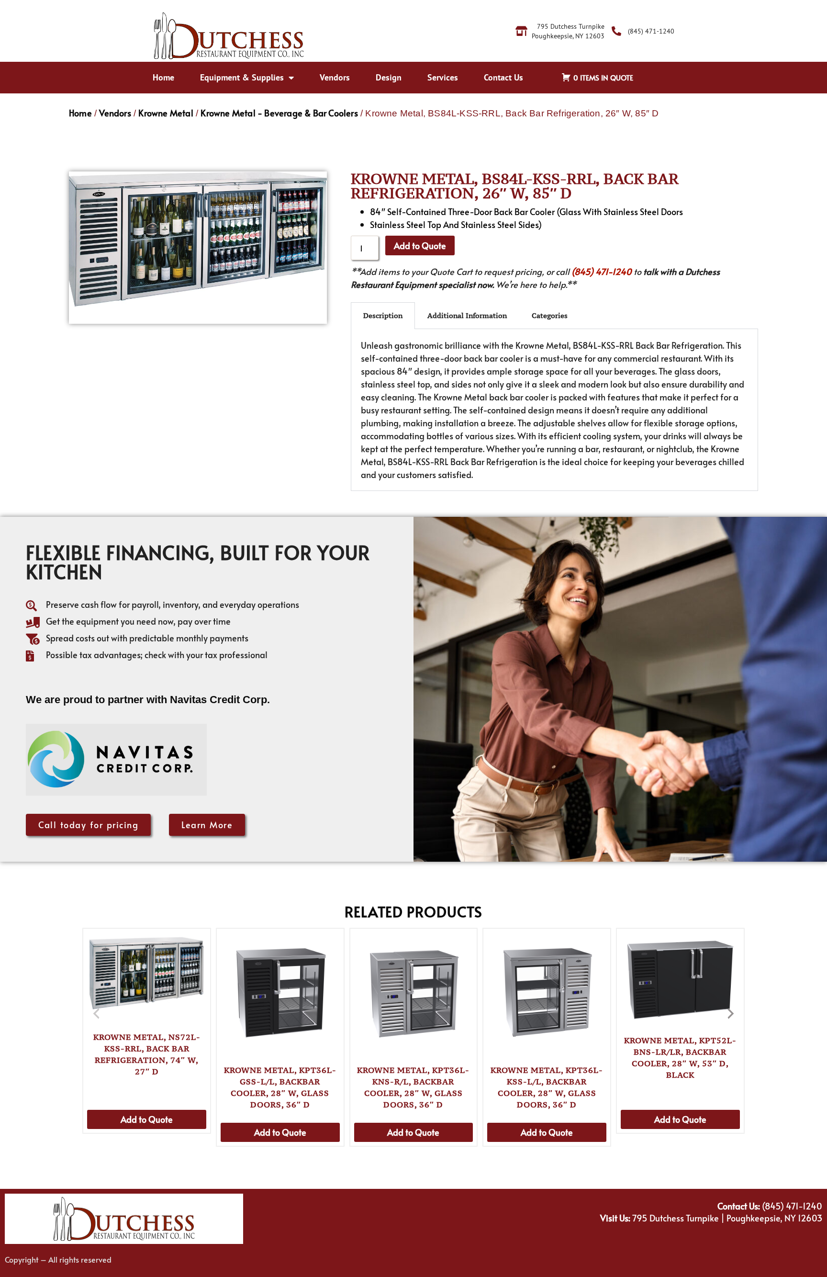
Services (442, 77)
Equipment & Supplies (242, 77)
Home (163, 77)
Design (389, 77)
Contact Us (503, 77)
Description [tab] (382, 315)
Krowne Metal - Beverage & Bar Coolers (279, 113)
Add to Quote (420, 245)
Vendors (335, 77)
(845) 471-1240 (601, 271)
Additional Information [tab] (467, 315)
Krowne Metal (165, 113)
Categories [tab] (550, 315)
